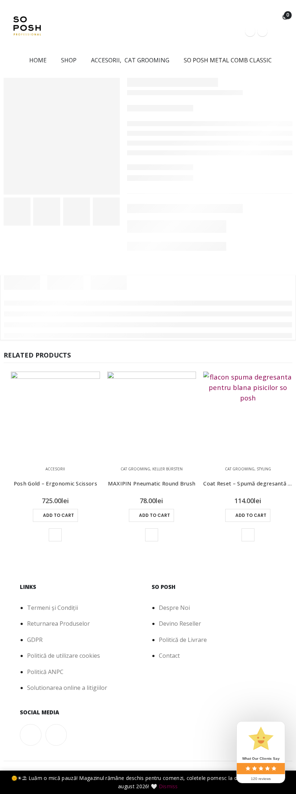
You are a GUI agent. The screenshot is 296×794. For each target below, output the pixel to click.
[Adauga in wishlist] (55, 534)
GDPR (35, 640)
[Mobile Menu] (281, 31)
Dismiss (168, 786)
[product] (55, 416)
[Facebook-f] (31, 735)
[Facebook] (250, 31)
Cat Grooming (135, 468)
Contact (169, 656)
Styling (264, 468)
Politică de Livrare (183, 640)
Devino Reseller (180, 623)
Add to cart (58, 515)
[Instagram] (262, 31)
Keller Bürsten (167, 468)
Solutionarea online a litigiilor (67, 688)
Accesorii (55, 468)
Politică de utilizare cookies (63, 656)
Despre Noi (174, 608)
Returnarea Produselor (58, 623)
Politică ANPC (45, 672)
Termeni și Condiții (52, 608)
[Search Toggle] (273, 17)
